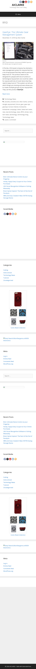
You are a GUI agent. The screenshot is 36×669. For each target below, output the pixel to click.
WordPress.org (8, 364)
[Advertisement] (18, 236)
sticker (27, 112)
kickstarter (22, 107)
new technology (11, 112)
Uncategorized (8, 280)
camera (30, 102)
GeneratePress (26, 666)
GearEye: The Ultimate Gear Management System (15, 33)
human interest (13, 107)
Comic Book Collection (18, 328)
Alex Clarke (23, 102)
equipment (11, 104)
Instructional (7, 273)
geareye (5, 107)
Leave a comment (10, 120)
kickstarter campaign (10, 109)
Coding (5, 270)
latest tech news (27, 109)
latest (19, 109)
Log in (5, 356)
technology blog (23, 115)
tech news (6, 115)
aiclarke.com (14, 102)
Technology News (10, 99)
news (18, 112)
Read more (6, 94)
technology (13, 115)
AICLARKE (18, 5)
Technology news (8, 117)
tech (31, 112)
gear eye (27, 104)
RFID (22, 112)
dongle (5, 104)
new (4, 112)
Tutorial (6, 278)
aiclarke (7, 102)
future (18, 104)
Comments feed (8, 361)
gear (22, 104)
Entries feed (7, 359)
